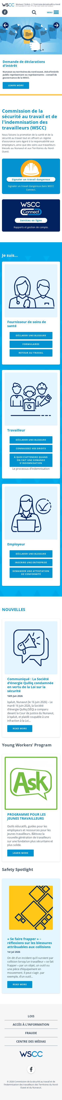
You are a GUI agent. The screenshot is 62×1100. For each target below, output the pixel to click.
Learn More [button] (16, 85)
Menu (49, 12)
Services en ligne (31, 220)
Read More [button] (20, 728)
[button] (34, 12)
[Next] (56, 25)
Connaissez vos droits (31, 448)
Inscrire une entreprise (31, 562)
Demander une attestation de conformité (31, 573)
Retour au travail (31, 352)
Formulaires (30, 344)
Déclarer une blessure (31, 335)
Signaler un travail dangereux (31, 179)
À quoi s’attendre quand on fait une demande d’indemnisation (31, 460)
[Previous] (6, 25)
